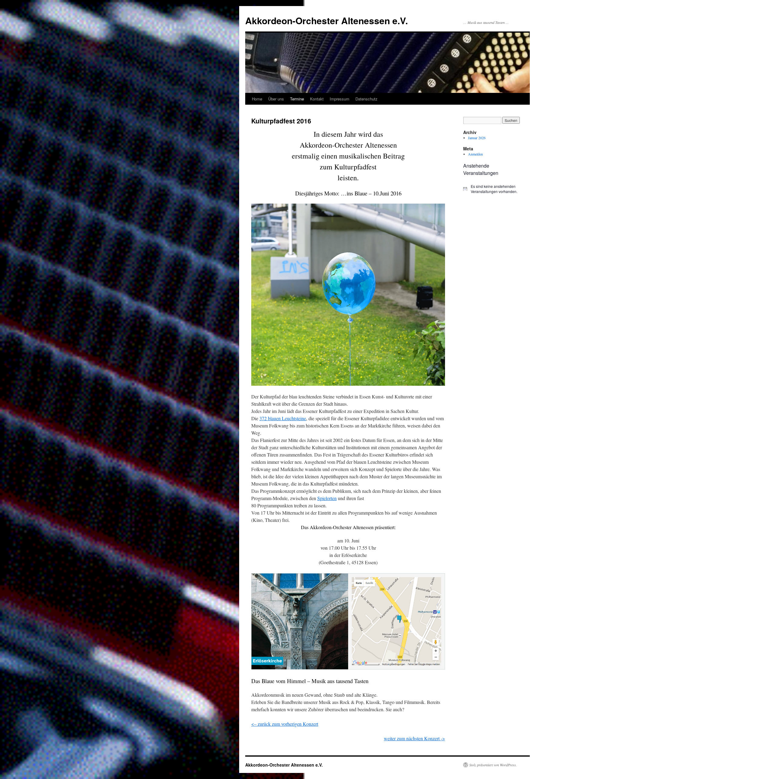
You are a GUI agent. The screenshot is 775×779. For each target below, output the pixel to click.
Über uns (276, 99)
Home (257, 99)
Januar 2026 (477, 137)
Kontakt (317, 99)
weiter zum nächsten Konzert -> (414, 738)
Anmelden (475, 154)
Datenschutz (366, 99)
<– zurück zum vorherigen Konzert (284, 724)
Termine (297, 99)
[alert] (493, 189)
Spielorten (327, 498)
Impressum (339, 99)
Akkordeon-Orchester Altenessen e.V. (326, 20)
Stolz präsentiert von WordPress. (493, 764)
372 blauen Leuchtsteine (282, 418)
